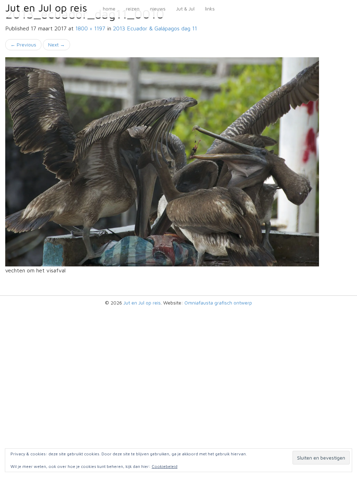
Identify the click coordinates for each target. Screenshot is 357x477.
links (210, 9)
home (109, 9)
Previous (23, 44)
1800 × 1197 (90, 28)
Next (56, 44)
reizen (132, 9)
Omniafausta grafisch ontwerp (218, 303)
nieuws (158, 9)
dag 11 (155, 28)
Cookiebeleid (164, 466)
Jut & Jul (185, 9)
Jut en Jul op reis (46, 7)
